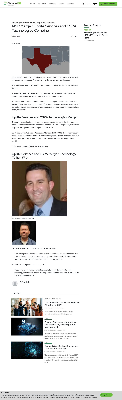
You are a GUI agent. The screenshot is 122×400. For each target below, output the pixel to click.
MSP (14, 23)
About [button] (62, 4)
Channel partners (53, 299)
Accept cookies (106, 395)
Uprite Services (17, 77)
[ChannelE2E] (12, 3)
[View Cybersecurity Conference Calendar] (86, 3)
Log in (94, 4)
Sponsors (52, 4)
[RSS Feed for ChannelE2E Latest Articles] (83, 3)
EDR (46, 342)
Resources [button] (42, 4)
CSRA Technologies (34, 77)
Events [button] (32, 4)
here (16, 88)
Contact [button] (71, 4)
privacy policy (75, 397)
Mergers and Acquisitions (25, 23)
